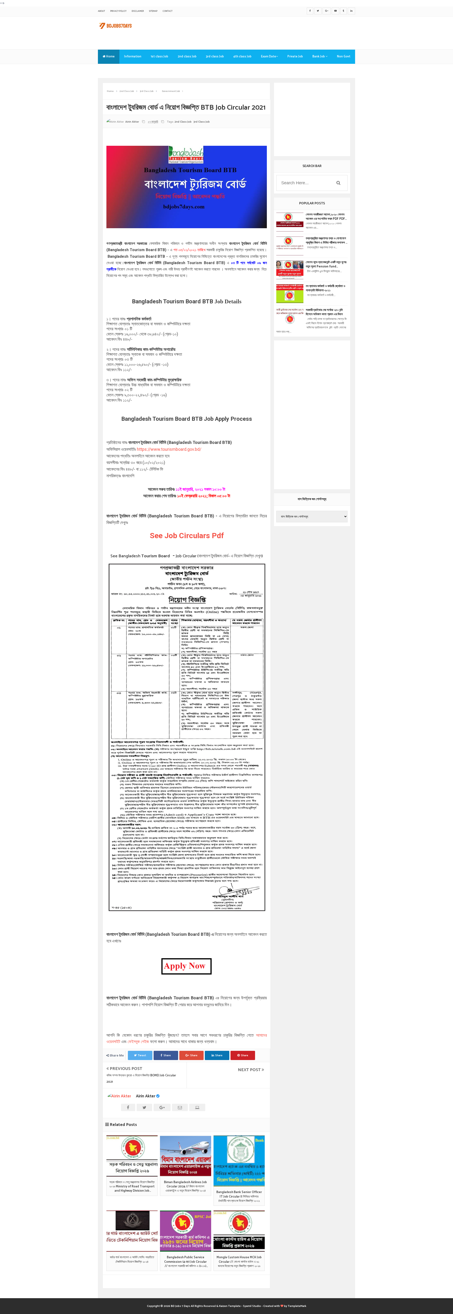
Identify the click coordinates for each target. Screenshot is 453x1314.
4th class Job (242, 56)
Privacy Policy (118, 11)
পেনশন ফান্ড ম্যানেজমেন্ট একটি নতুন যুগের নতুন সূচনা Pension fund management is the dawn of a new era (326, 264)
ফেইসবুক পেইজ (138, 1041)
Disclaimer (138, 11)
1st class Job (159, 56)
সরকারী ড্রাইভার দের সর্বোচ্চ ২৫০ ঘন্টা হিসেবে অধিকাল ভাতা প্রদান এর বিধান (324, 312)
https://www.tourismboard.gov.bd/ (169, 449)
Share (167, 1055)
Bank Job (319, 56)
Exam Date (268, 56)
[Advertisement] (269, 32)
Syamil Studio (252, 1306)
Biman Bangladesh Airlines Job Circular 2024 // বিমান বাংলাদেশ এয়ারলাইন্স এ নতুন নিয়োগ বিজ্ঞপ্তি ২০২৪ (185, 1186)
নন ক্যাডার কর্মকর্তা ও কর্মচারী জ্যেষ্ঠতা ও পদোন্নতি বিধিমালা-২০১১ (325, 288)
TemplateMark (297, 1306)
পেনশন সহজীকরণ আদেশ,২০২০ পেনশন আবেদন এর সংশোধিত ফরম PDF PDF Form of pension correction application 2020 (326, 217)
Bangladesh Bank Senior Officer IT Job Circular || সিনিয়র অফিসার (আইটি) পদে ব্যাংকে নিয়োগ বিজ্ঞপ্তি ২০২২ (239, 1196)
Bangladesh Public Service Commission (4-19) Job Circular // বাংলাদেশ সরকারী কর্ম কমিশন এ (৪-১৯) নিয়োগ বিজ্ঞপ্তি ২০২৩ (185, 1261)
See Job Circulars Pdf (187, 535)
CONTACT (167, 11)
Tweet (142, 1055)
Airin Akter (145, 1096)
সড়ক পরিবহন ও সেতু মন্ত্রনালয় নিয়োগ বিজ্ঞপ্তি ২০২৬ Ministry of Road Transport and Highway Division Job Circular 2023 (132, 1186)
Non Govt (343, 56)
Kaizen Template (230, 1306)
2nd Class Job (183, 122)
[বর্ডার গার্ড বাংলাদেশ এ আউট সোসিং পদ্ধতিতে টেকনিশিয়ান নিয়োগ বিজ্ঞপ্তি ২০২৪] (132, 1231)
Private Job (295, 56)
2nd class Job (187, 56)
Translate (110, 70)
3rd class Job (215, 56)
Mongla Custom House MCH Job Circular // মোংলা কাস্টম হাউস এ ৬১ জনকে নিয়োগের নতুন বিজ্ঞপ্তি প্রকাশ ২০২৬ (239, 1261)
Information (132, 56)
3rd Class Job (201, 122)
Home (110, 56)
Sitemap (153, 11)
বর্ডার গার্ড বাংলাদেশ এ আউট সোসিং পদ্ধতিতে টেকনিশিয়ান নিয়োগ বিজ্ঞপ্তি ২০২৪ (132, 1259)
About (101, 11)
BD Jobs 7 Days (180, 1306)
